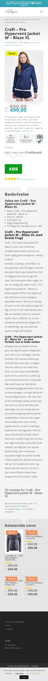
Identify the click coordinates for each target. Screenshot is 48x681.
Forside (9, 622)
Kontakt (9, 629)
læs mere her (28, 131)
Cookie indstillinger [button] (33, 673)
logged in (18, 509)
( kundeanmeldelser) (27, 179)
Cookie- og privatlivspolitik (18, 666)
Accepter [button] (24, 677)
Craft (20, 45)
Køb (13, 169)
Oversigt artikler (18, 622)
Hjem (7, 19)
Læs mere (19, 673)
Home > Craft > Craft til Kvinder (20, 19)
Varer (8, 625)
